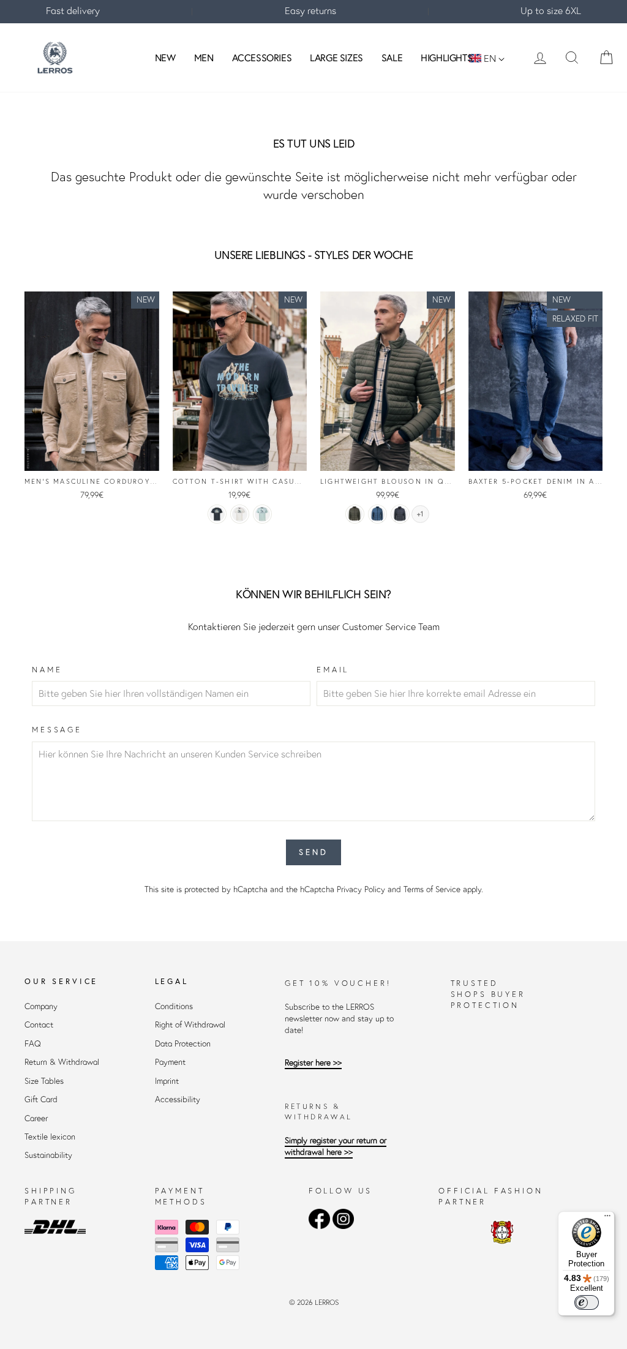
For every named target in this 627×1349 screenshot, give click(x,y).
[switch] (586, 1302)
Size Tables (44, 1081)
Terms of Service (432, 889)
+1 (420, 514)
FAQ (32, 1044)
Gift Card (41, 1099)
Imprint (167, 1081)
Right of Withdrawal (190, 1025)
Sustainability (48, 1155)
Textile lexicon (49, 1137)
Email (333, 669)
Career (36, 1118)
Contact (38, 1025)
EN (489, 58)
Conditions (174, 1006)
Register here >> (313, 1063)
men (204, 57)
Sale (391, 57)
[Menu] (607, 1218)
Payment (170, 1062)
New (165, 57)
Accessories (262, 57)
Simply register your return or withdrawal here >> (335, 1146)
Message (57, 729)
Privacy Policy (361, 889)
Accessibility (177, 1099)
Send (313, 852)
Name (47, 669)
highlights (446, 57)
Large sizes (336, 57)
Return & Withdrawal (61, 1062)
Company (41, 1006)
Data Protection (183, 1044)
